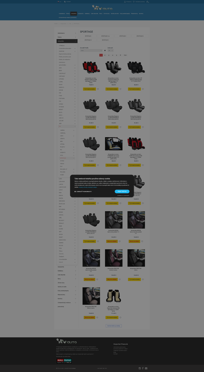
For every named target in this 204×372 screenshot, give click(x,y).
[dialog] (102, 186)
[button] (83, 191)
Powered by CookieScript (123, 195)
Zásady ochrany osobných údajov (88, 187)
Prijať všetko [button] (122, 191)
